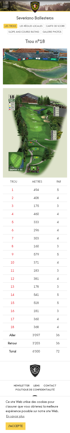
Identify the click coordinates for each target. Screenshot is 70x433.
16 (12, 311)
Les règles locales (31, 26)
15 (12, 303)
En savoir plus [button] (15, 416)
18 (12, 327)
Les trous (10, 26)
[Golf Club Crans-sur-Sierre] (35, 7)
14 (12, 295)
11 (12, 270)
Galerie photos (52, 31)
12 (12, 279)
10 (12, 262)
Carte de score (55, 26)
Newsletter (22, 385)
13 (12, 286)
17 (12, 319)
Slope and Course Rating (24, 31)
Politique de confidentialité (35, 389)
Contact (50, 385)
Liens (36, 385)
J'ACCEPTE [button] (15, 426)
